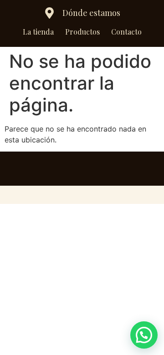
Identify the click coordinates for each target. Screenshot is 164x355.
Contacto (126, 31)
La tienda (38, 31)
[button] (144, 335)
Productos (82, 31)
